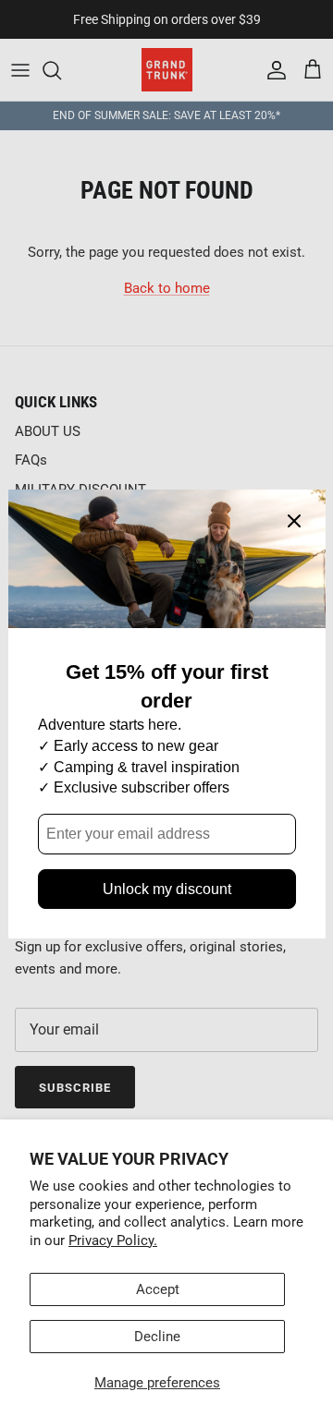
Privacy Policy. (112, 1240)
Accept (157, 1289)
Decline (157, 1336)
